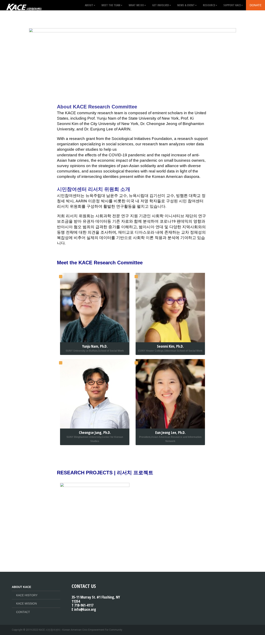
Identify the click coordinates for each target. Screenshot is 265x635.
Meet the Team (110, 5)
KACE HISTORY (26, 595)
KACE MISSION (26, 603)
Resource (209, 5)
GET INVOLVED (160, 5)
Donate (255, 5)
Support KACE (232, 5)
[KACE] (24, 5)
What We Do (136, 5)
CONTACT (23, 612)
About (89, 5)
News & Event (186, 5)
